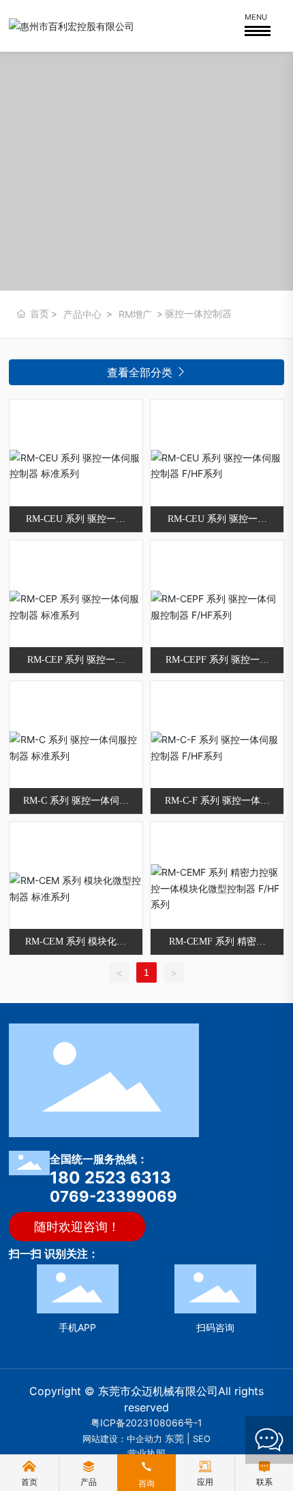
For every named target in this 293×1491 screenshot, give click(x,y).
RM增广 (135, 314)
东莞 (174, 1438)
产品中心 (82, 314)
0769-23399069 (113, 1196)
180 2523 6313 (110, 1177)
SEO (202, 1438)
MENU (256, 17)
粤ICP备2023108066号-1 (146, 1422)
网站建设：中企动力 (122, 1438)
